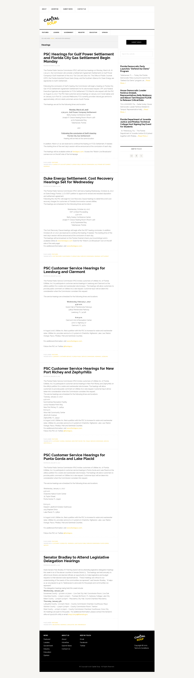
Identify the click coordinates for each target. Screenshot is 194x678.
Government (48, 646)
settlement (105, 256)
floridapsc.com (78, 152)
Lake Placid (78, 543)
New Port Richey (77, 441)
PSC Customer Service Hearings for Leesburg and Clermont (74, 270)
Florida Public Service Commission (82, 164)
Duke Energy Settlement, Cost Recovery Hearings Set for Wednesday (78, 180)
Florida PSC (63, 543)
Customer (55, 441)
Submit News (136, 42)
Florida (62, 441)
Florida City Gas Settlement (61, 164)
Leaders (47, 642)
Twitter (82, 646)
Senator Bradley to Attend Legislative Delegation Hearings (76, 559)
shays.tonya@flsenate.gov (78, 614)
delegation (56, 624)
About (64, 639)
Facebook (83, 642)
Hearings (47, 166)
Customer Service (65, 356)
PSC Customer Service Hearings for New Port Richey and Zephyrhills (79, 370)
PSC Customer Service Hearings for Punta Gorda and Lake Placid (74, 457)
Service (106, 441)
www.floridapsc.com (65, 241)
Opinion (46, 655)
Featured (55, 162)
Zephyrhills (48, 443)
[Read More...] (143, 136)
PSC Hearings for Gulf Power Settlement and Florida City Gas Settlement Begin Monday (79, 57)
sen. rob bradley (80, 624)
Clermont (55, 356)
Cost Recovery (57, 256)
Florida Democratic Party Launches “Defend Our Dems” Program (135, 68)
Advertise (65, 642)
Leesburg (105, 356)
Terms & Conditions (141, 648)
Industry (47, 649)
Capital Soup (57, 20)
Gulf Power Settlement (102, 164)
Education (47, 652)
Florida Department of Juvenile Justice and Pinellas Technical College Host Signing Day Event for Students (135, 123)
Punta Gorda (104, 543)
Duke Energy (66, 256)
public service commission (94, 441)
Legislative (70, 624)
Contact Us (66, 649)
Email (82, 639)
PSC (84, 441)
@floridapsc (67, 346)
